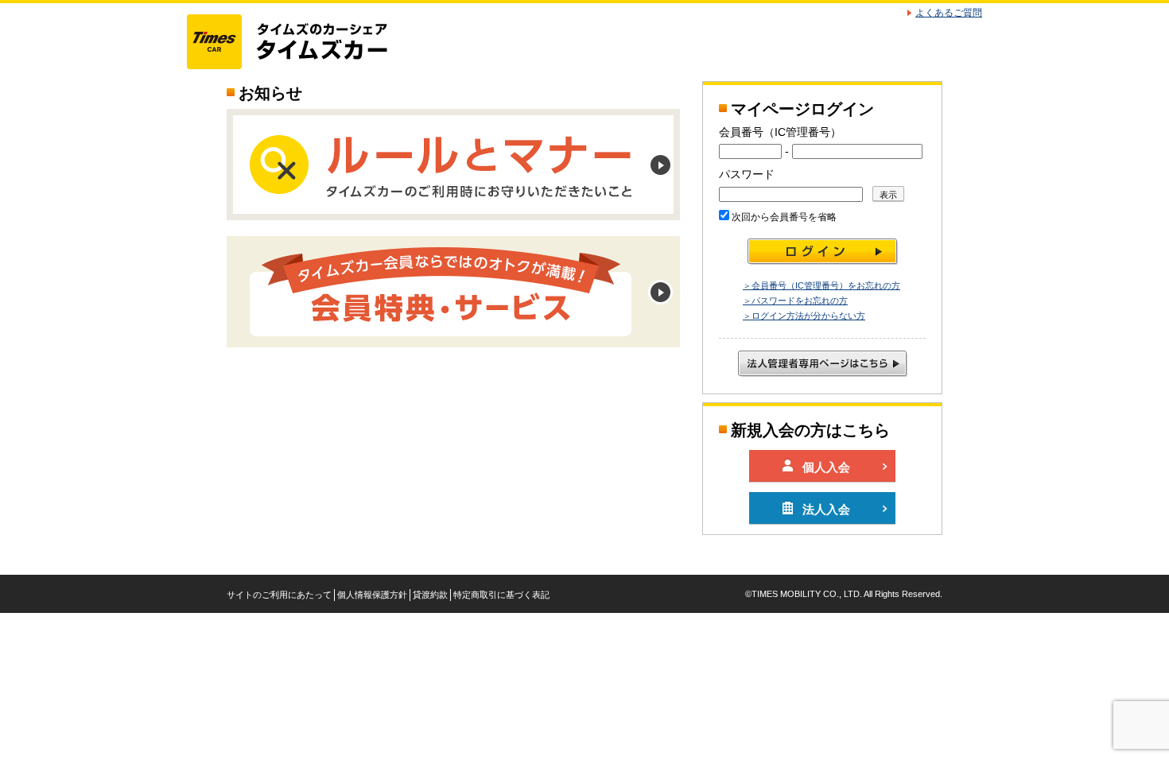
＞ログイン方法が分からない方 (804, 315)
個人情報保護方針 (372, 594)
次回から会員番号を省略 (783, 217)
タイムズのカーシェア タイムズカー (301, 43)
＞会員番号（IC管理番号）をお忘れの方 (821, 285)
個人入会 (826, 467)
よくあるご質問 (948, 12)
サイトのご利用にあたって (279, 594)
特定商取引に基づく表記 (501, 594)
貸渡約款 (430, 594)
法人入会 (826, 509)
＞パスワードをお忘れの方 (795, 300)
